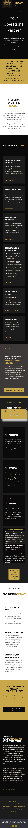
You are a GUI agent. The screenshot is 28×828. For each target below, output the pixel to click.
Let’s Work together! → (9, 789)
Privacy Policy (14, 811)
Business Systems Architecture (14, 804)
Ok (12, 826)
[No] (26, 823)
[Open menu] (24, 4)
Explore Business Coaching (14, 390)
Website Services (7, 809)
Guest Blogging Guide (19, 809)
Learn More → (9, 180)
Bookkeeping (6, 806)
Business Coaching (14, 801)
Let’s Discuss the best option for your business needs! (14, 574)
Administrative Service (19, 806)
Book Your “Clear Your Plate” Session (14, 710)
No (16, 826)
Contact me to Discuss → (12, 310)
